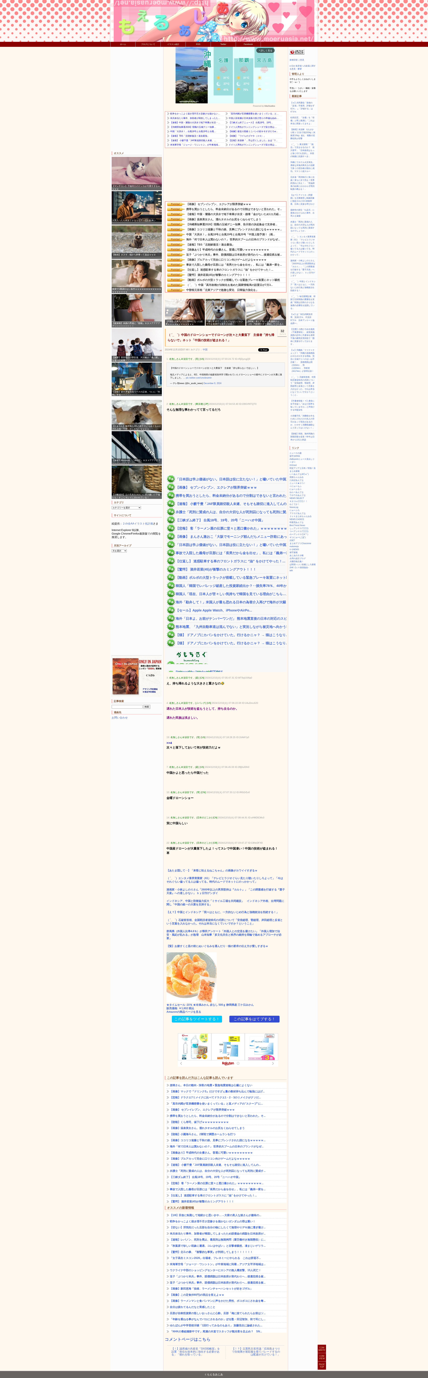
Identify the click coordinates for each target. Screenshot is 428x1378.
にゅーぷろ (295, 510)
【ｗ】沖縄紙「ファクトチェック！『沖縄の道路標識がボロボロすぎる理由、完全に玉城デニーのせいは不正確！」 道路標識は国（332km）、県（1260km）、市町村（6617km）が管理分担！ (302, 360)
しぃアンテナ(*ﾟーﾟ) (299, 528)
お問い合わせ (120, 717)
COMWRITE (321, 1348)
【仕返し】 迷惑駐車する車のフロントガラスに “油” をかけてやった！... (230, 561)
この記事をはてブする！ (254, 1019)
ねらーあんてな (297, 492)
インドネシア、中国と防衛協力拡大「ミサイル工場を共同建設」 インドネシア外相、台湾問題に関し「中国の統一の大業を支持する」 (225, 902)
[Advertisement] (137, 99)
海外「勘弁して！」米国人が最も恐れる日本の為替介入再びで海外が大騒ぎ (230, 602)
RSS (198, 44)
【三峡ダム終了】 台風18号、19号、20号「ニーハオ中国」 (220, 520)
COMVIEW (322, 1357)
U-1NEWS (294, 549)
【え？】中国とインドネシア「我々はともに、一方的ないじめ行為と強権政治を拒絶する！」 (223, 912)
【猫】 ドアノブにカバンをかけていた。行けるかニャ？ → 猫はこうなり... (230, 635)
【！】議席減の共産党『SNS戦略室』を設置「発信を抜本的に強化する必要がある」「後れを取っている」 (195, 1351)
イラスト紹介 (173, 44)
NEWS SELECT (297, 498)
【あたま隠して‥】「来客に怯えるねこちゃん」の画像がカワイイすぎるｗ (212, 870)
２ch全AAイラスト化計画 (137, 523)
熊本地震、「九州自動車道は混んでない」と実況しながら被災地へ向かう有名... (230, 627)
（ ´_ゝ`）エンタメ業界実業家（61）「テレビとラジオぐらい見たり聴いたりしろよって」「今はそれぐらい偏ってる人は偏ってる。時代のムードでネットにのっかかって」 (225, 880)
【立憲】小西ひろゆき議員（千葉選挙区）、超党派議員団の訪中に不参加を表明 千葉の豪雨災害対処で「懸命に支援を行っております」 (303, 336)
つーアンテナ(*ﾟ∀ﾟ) (299, 531)
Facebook (248, 44)
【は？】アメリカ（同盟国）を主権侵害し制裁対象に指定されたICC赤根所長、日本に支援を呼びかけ (302, 199)
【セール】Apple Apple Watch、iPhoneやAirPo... (214, 610)
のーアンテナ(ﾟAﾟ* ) (299, 534)
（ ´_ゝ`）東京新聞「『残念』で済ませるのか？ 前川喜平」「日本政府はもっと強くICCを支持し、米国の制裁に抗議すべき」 (302, 150)
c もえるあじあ (214, 1374)
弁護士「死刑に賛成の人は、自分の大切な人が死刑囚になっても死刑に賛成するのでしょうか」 (302, 226)
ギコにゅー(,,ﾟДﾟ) (298, 537)
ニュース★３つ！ (298, 483)
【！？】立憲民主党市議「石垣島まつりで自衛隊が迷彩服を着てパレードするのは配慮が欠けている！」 (256, 1351)
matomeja (294, 546)
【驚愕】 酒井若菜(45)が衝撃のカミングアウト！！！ (216, 569)
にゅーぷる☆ (296, 489)
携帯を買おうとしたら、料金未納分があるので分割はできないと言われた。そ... (230, 495)
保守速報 (294, 552)
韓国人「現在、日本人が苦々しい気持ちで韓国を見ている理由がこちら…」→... (230, 594)
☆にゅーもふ (296, 486)
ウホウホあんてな (298, 495)
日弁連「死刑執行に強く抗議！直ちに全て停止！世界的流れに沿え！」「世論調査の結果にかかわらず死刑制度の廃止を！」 (302, 183)
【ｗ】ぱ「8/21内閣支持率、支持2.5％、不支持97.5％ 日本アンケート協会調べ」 (302, 318)
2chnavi (293, 465)
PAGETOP (322, 1365)
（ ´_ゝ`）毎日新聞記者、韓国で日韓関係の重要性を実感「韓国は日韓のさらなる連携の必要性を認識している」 (302, 302)
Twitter (223, 44)
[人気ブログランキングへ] (297, 54)
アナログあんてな (298, 513)
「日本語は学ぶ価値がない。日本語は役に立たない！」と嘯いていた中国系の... (230, 479)
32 (282, 332)
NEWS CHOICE (297, 519)
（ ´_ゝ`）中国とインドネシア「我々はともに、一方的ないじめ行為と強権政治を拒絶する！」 (302, 286)
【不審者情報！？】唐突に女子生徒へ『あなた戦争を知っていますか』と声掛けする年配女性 (302, 405)
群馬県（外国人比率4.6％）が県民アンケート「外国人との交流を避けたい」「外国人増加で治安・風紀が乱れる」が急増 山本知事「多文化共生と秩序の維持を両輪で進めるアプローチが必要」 (224, 935)
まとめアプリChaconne (300, 543)
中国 (205, 349)
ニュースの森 (296, 453)
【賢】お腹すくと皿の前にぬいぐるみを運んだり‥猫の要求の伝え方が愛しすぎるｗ (217, 946)
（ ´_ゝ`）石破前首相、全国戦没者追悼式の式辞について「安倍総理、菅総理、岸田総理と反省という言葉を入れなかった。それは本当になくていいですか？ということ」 (225, 922)
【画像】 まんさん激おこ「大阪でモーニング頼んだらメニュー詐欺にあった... (230, 536)
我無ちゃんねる (297, 477)
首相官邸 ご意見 (297, 60)
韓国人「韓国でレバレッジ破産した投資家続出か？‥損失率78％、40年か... (230, 586)
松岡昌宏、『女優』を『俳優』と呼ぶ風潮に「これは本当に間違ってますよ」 (302, 120)
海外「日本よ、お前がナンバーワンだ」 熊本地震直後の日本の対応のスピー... (230, 618)
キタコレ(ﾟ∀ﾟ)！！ (298, 501)
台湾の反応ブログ (298, 558)
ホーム (123, 44)
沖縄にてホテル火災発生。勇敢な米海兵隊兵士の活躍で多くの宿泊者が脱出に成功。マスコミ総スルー (302, 166)
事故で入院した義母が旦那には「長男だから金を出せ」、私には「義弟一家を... (230, 553)
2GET (292, 540)
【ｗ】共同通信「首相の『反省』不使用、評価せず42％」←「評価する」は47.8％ (302, 107)
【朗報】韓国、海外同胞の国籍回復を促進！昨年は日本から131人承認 (302, 437)
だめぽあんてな (297, 480)
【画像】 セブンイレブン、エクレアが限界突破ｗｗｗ (216, 487)
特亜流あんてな (297, 522)
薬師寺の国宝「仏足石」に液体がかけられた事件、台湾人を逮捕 (302, 213)
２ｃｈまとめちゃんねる (301, 516)
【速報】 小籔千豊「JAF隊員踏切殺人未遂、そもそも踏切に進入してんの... (230, 504)
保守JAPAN (295, 456)
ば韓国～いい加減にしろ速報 (303, 564)
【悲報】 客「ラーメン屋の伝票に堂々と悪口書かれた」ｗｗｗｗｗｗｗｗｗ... (230, 528)
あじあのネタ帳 (297, 555)
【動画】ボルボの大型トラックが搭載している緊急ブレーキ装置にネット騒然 (230, 577)
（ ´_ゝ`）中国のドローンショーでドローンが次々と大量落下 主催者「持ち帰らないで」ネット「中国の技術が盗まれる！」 (221, 337)
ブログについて (148, 44)
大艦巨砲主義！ (297, 561)
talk (291, 570)
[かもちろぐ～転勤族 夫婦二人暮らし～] (187, 662)
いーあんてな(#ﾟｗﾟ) (299, 474)
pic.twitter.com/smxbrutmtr (199, 377)
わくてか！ (295, 504)
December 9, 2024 (212, 383)
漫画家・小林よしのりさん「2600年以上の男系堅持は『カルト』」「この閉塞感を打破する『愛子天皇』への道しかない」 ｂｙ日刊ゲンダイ (226, 891)
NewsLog (294, 507)
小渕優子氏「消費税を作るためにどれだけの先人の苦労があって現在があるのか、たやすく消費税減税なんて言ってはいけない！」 (302, 422)
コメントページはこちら (188, 1339)
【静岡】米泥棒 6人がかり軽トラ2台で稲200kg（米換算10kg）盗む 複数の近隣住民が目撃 (302, 134)
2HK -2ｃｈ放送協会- (299, 567)
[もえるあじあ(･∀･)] (214, 21)
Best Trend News (297, 525)
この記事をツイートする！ (197, 1019)
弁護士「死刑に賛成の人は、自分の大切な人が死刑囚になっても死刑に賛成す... (230, 512)
